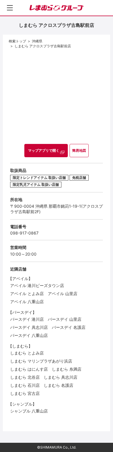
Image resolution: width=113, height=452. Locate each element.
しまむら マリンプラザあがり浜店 (41, 361)
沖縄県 (37, 41)
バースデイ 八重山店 (29, 335)
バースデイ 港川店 (27, 319)
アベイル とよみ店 (27, 293)
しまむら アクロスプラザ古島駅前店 (42, 46)
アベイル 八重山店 (27, 301)
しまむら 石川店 (25, 385)
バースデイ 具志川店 (29, 327)
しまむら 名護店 (58, 385)
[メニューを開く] (10, 8)
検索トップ (17, 41)
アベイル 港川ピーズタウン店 (37, 285)
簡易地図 (79, 150)
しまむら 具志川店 (60, 377)
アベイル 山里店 (62, 293)
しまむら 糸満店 (66, 369)
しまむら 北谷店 (25, 377)
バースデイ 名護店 (68, 327)
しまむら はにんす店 (29, 369)
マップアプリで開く (43, 150)
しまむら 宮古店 (25, 393)
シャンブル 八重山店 (29, 410)
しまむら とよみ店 (27, 352)
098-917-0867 (24, 232)
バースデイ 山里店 (64, 319)
